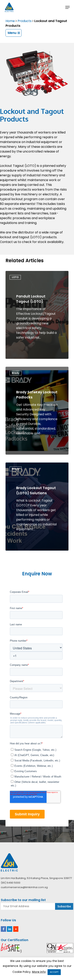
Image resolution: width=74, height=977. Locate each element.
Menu (12, 33)
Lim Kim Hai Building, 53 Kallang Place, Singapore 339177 (36, 878)
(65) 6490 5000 (10, 882)
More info (39, 972)
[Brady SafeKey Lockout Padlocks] (37, 411)
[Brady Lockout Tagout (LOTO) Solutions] (37, 506)
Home (10, 21)
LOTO (15, 277)
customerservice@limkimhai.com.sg (24, 887)
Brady (15, 373)
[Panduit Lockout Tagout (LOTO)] (37, 315)
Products (25, 21)
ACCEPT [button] (54, 972)
